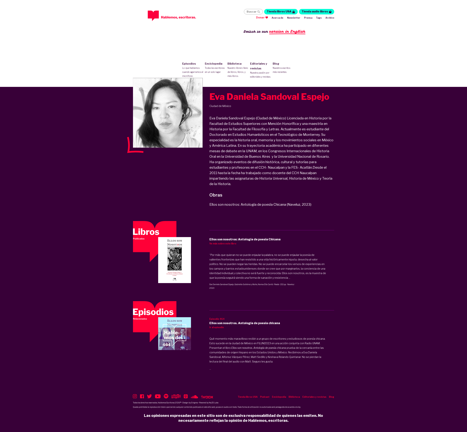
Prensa (308, 17)
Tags (319, 17)
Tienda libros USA (279, 11)
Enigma (194, 403)
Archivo (329, 17)
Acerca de (277, 17)
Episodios (192, 69)
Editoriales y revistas (260, 70)
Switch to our (274, 31)
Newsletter (293, 17)
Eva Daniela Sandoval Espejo (221, 284)
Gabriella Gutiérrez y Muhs (245, 284)
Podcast (264, 396)
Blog (281, 67)
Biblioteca (237, 69)
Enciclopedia (215, 67)
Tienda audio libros (315, 11)
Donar (260, 17)
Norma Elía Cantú (265, 284)
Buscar (251, 11)
